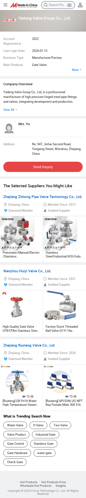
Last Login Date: (14, 50)
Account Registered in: (12, 41)
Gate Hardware (17, 453)
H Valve (38, 425)
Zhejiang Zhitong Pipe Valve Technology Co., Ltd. (42, 196)
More (75, 70)
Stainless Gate (44, 443)
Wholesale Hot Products (35, 485)
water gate (44, 453)
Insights (61, 485)
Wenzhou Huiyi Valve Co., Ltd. (27, 270)
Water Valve (15, 425)
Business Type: (13, 57)
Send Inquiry (43, 166)
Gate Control (15, 443)
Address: (9, 144)
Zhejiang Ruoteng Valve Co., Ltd (28, 345)
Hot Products (28, 482)
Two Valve (61, 425)
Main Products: (13, 65)
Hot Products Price (53, 482)
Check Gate (15, 462)
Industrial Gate (45, 434)
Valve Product (16, 434)
